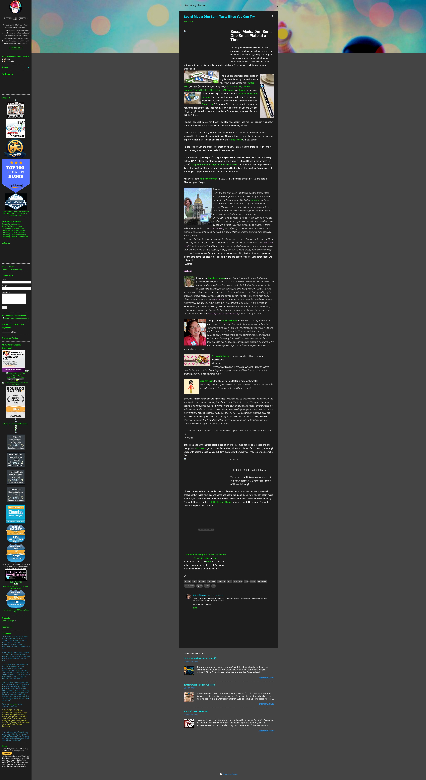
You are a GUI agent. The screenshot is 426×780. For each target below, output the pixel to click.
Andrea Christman (208, 178)
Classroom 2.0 (234, 86)
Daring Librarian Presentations (13, 228)
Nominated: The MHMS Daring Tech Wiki (16, 611)
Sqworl (242, 90)
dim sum (255, 200)
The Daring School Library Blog (14, 235)
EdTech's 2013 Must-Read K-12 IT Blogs (16, 376)
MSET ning (238, 581)
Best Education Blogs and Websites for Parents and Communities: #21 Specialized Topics (16, 213)
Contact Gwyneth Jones (11, 224)
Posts (7, 59)
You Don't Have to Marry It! (196, 711)
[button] (272, 16)
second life (262, 581)
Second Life (207, 104)
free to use (236, 139)
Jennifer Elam (206, 381)
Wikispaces (228, 90)
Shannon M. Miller (220, 356)
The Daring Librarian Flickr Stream (15, 237)
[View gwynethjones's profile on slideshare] (16, 385)
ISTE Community (213, 90)
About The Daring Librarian (12, 226)
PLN (246, 581)
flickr (229, 581)
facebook (221, 581)
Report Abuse (7, 627)
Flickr (186, 86)
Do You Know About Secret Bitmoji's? (201, 658)
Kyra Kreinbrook (229, 320)
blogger (187, 581)
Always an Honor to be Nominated (15, 424)
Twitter (250, 83)
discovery (211, 581)
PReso (252, 581)
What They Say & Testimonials (13, 230)
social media (189, 586)
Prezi (215, 558)
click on (200, 448)
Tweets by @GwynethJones (12, 269)
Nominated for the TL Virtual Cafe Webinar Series (15, 587)
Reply (195, 608)
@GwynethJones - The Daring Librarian (16, 19)
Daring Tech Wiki (16, 582)
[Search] (276, 6)
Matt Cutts (13, 704)
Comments (9, 61)
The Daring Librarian (195, 5)
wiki (213, 586)
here (208, 561)
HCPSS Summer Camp (220, 502)
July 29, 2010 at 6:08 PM (215, 595)
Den (194, 581)
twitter (207, 586)
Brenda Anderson (216, 278)
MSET (201, 90)
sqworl (199, 586)
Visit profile (16, 48)
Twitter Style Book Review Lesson (199, 685)
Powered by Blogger (230, 774)
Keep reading (266, 677)
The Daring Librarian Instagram (13, 233)
